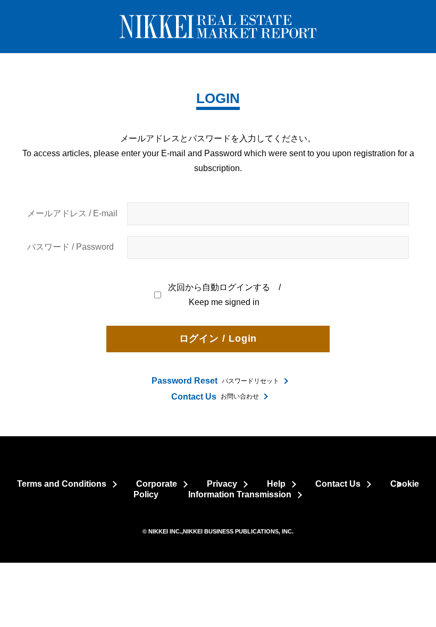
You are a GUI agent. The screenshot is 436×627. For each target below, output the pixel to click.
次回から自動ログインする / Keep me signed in (225, 295)
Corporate (156, 483)
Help (276, 483)
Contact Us (337, 483)
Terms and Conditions (61, 483)
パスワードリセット (215, 380)
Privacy (222, 483)
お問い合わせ (215, 396)
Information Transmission (239, 494)
